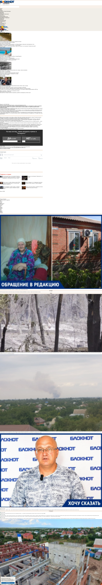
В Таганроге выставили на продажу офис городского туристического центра (56, 352)
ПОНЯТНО (8, 582)
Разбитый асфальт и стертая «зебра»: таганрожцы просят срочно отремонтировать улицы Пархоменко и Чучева (48, 518)
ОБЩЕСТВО (2, 18)
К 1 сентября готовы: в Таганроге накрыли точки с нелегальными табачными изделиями (89, 352)
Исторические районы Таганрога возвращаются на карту (9, 73)
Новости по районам (3, 60)
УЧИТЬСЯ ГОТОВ (5, 27)
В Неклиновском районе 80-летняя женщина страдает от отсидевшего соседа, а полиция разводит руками (14, 289)
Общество (1, 104)
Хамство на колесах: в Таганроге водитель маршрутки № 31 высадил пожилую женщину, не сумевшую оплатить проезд (79, 518)
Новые (1, 157)
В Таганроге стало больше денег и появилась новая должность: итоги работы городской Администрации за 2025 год (19, 89)
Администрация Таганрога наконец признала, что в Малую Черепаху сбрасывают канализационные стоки (17, 44)
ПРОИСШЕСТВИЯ (3, 20)
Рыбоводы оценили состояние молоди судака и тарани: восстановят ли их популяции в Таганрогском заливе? (18, 46)
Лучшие (5, 157)
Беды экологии (2, 32)
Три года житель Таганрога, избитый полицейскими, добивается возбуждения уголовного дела (13, 507)
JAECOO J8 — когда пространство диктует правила (53, 516)
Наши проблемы (2, 75)
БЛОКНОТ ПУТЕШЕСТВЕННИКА (5, 11)
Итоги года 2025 (2, 76)
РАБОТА (6, 26)
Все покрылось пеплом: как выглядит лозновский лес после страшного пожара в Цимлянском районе (14, 352)
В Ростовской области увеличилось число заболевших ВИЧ (9, 147)
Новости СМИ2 (2, 191)
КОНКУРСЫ (2, 13)
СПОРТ (1, 22)
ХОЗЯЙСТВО (2, 24)
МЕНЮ (1, 8)
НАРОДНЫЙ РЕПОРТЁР (4, 16)
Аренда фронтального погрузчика (71, 352)
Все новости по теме (3, 43)
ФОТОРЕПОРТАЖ (3, 23)
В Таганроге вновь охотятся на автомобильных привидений (36, 352)
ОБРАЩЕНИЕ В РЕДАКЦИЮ (4, 17)
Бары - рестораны (5, 30)
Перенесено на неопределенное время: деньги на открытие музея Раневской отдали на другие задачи (55, 515)
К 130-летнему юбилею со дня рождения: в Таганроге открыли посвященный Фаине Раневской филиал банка (84, 515)
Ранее (9, 157)
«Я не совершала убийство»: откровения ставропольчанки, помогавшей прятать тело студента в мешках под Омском (16, 518)
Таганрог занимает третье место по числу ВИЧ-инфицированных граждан (12, 146)
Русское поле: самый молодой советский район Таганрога (9, 72)
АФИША (1, 10)
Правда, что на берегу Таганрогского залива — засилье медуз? (10, 45)
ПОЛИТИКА (2, 19)
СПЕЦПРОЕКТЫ (2, 21)
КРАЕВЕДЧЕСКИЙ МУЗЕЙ (4, 14)
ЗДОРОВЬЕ (2, 12)
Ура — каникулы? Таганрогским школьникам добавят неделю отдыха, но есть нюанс (34, 516)
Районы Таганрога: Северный (4, 74)
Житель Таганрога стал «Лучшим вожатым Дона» (7, 353)
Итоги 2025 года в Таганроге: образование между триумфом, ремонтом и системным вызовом (15, 88)
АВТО (1, 9)
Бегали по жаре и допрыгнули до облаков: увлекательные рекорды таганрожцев (13, 87)
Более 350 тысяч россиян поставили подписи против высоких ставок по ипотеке (11, 516)
